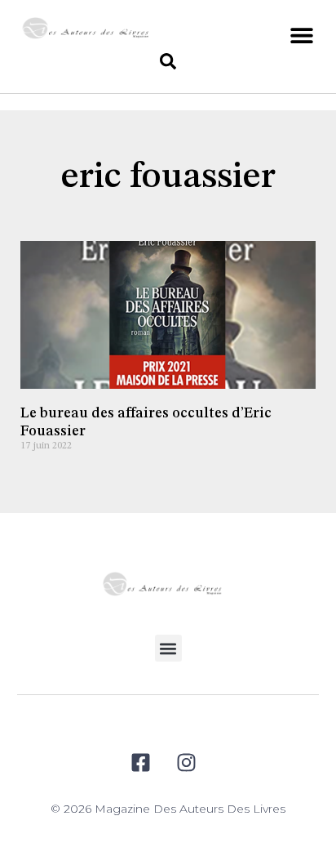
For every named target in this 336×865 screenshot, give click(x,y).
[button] (301, 34)
